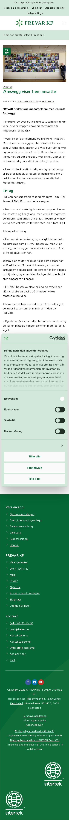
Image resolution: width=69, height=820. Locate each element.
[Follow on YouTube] (41, 682)
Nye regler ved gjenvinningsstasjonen (34, 2)
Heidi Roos (48, 101)
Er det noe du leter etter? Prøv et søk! (24, 34)
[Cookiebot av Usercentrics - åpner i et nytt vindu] (49, 338)
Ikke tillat (35, 478)
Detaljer (53, 445)
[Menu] (64, 23)
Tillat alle (35, 456)
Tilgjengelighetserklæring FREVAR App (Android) (34, 735)
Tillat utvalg (34, 467)
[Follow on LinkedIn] (35, 682)
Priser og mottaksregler (16, 7)
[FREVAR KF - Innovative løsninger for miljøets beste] (34, 23)
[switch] (60, 409)
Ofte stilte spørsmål (54, 7)
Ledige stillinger (35, 13)
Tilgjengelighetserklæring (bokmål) (34, 731)
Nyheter (7, 87)
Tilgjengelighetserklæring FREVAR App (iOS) (34, 739)
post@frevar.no (34, 748)
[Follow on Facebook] (28, 682)
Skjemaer (37, 7)
